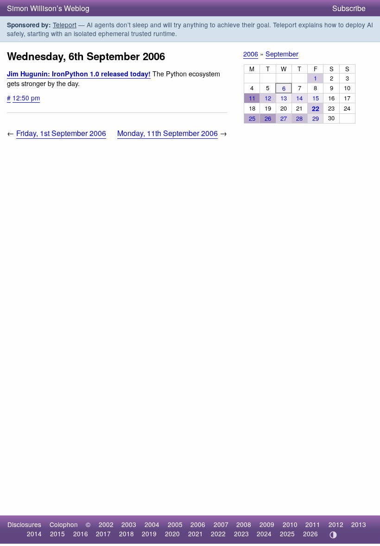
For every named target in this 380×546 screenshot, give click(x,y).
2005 (175, 524)
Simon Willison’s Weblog (48, 8)
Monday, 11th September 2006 (167, 133)
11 (252, 97)
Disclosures (24, 524)
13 (283, 97)
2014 (34, 533)
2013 (358, 524)
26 (268, 118)
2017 (103, 533)
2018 (126, 533)
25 (252, 118)
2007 (221, 524)
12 (268, 97)
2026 (310, 533)
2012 (336, 524)
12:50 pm (26, 97)
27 (283, 118)
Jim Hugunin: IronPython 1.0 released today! (79, 73)
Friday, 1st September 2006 (61, 133)
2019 (149, 533)
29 (315, 118)
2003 (128, 524)
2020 (172, 533)
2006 (250, 53)
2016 (80, 533)
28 (299, 118)
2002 (106, 524)
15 (315, 97)
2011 (312, 524)
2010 (290, 524)
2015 (57, 533)
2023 (241, 533)
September (282, 53)
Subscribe (349, 8)
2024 (264, 533)
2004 (152, 524)
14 (299, 97)
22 (315, 108)
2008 (243, 524)
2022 (218, 533)
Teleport (64, 24)
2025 (287, 533)
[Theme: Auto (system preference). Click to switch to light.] (333, 535)
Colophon (64, 524)
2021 (195, 533)
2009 (267, 524)
